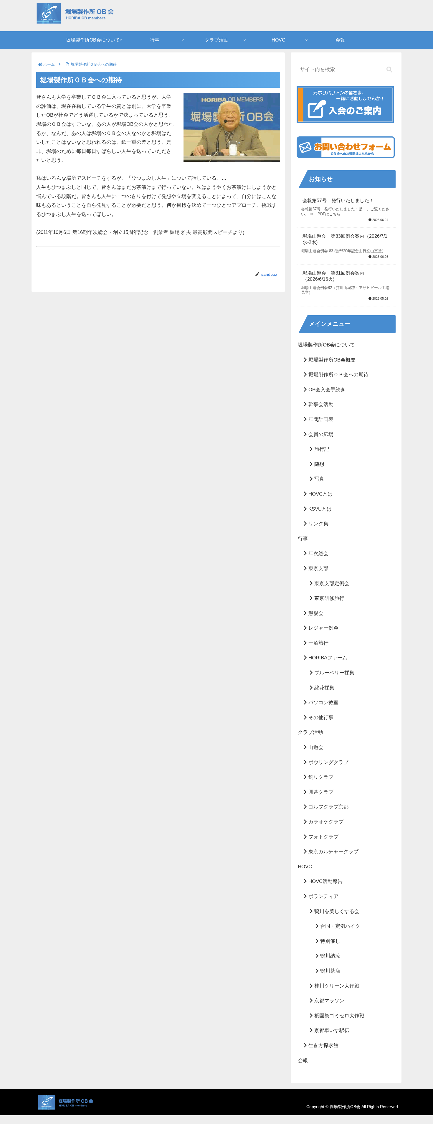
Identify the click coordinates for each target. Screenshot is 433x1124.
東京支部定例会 (331, 583)
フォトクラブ (322, 837)
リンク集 (317, 523)
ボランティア (322, 896)
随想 (318, 464)
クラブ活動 (310, 732)
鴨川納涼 (329, 956)
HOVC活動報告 (325, 881)
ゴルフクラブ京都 (327, 807)
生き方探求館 (322, 1045)
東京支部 (317, 568)
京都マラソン (328, 1000)
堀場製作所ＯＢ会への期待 (337, 374)
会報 (303, 1060)
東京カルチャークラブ (332, 851)
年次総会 (317, 553)
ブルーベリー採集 (333, 673)
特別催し (329, 941)
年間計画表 (320, 419)
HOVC (305, 866)
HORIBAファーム (327, 658)
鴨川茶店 (329, 971)
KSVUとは (319, 509)
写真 (318, 479)
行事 (303, 539)
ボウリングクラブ (327, 762)
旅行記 (321, 449)
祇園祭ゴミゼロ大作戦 (338, 1016)
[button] (389, 69)
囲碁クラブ (320, 792)
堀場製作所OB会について (326, 345)
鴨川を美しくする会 (336, 911)
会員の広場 (320, 434)
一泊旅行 (317, 643)
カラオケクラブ (325, 822)
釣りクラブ (320, 777)
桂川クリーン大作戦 (336, 986)
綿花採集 (323, 688)
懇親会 (315, 613)
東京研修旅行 (328, 598)
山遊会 (315, 747)
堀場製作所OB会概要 (331, 360)
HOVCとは (320, 494)
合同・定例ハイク (339, 926)
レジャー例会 (322, 628)
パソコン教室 (322, 702)
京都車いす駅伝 (331, 1030)
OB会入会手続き (326, 389)
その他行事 (320, 717)
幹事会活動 (320, 404)
